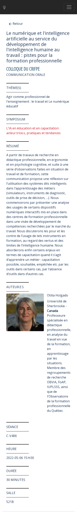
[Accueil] (5, 7)
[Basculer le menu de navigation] (69, 7)
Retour (18, 23)
